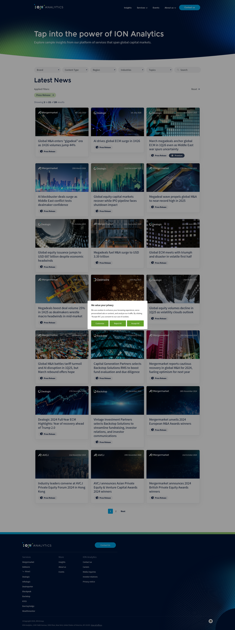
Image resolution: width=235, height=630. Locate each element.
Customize (100, 323)
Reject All (118, 323)
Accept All (135, 323)
